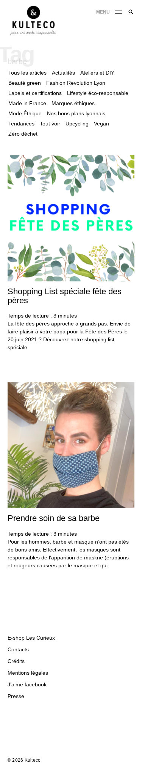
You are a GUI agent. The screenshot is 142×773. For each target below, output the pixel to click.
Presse (16, 696)
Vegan (101, 124)
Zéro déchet (22, 134)
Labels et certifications (35, 93)
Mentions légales (28, 673)
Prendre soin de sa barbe (54, 518)
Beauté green (24, 83)
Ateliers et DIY (97, 73)
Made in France (27, 103)
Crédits (16, 661)
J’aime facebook (27, 684)
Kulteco (33, 760)
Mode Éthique (25, 113)
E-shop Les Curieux (31, 638)
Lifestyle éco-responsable (97, 93)
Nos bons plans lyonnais (76, 113)
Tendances (21, 124)
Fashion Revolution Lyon (75, 83)
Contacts (18, 649)
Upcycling (77, 124)
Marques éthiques (73, 103)
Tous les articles (27, 73)
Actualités (63, 73)
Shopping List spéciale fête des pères (65, 296)
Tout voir (50, 124)
